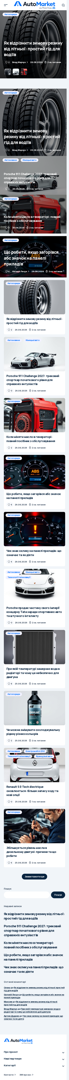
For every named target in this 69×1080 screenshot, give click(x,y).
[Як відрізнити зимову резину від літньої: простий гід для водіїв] (34, 122)
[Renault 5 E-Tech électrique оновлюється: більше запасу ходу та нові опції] (34, 765)
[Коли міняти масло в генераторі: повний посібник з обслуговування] (34, 214)
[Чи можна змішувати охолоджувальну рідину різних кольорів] (34, 708)
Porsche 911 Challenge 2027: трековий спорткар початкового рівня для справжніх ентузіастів (32, 930)
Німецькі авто (29, 14)
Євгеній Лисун (11, 994)
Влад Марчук (10, 1009)
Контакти (9, 1074)
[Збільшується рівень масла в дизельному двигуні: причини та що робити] (34, 826)
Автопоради (10, 92)
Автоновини (10, 14)
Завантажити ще (34, 876)
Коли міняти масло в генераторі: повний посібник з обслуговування (30, 945)
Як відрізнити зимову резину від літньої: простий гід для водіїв (34, 916)
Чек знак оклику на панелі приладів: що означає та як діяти (33, 969)
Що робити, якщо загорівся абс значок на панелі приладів (33, 957)
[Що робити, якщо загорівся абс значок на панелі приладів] (34, 256)
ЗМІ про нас (25, 1074)
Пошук (7, 888)
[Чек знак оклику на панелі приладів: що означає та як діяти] (34, 529)
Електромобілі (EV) (35, 751)
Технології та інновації (19, 577)
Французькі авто (44, 756)
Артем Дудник (11, 1016)
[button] (6, 5)
